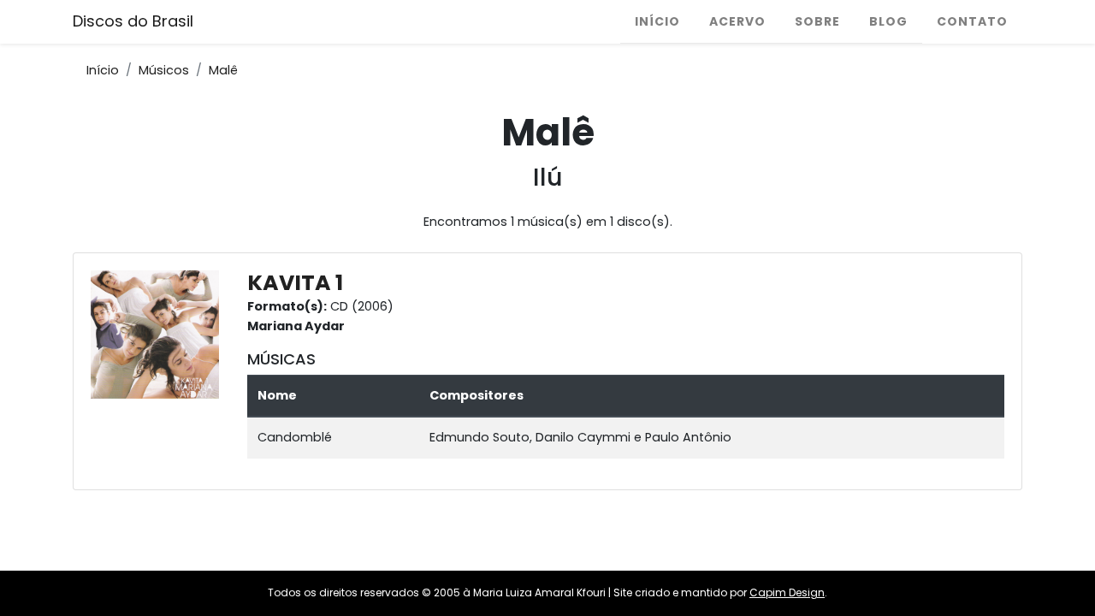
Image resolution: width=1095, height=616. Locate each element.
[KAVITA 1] (159, 333)
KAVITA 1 (295, 283)
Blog (888, 21)
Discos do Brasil (133, 21)
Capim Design (787, 592)
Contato (972, 21)
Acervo (737, 21)
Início (657, 21)
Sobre (817, 21)
